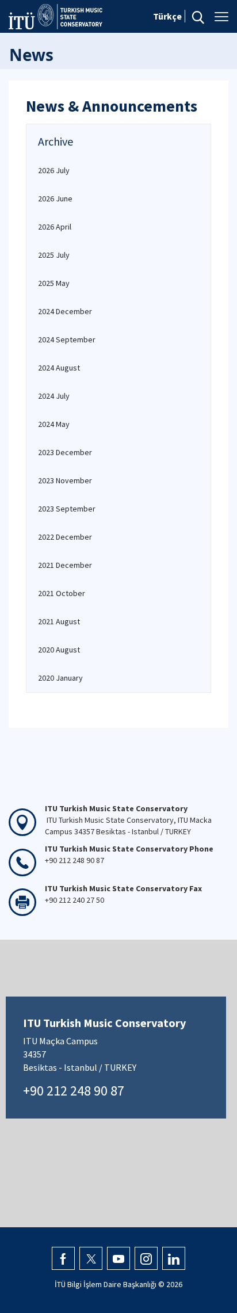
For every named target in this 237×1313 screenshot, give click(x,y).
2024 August (59, 367)
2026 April (54, 227)
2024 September (66, 339)
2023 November (65, 480)
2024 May (54, 424)
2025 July (54, 255)
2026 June (55, 198)
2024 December (65, 311)
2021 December (65, 565)
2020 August (59, 649)
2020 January (60, 678)
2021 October (61, 593)
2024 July (54, 396)
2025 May (54, 283)
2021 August (59, 621)
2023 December (65, 452)
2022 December (65, 537)
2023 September (66, 508)
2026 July (54, 170)
